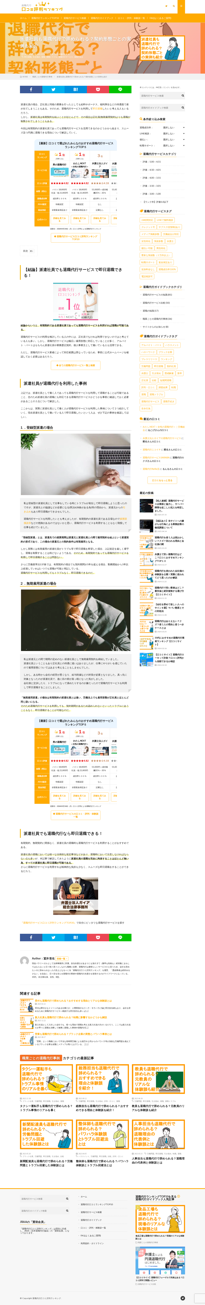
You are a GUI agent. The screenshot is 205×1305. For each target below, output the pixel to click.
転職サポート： (147, 145)
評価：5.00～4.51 (152, 161)
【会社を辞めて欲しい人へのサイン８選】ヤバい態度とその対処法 (169, 607)
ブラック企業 (165, 352)
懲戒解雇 (169, 373)
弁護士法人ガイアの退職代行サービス (162, 438)
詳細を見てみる (59, 219)
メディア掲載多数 (150, 234)
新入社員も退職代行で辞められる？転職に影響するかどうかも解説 (71, 1017)
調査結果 (163, 387)
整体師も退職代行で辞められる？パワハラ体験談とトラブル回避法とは (102, 1163)
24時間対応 (147, 220)
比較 (154, 380)
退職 (43, 57)
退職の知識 (148, 310)
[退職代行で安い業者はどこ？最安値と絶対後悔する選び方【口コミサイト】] (146, 592)
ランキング (166, 359)
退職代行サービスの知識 (155, 294)
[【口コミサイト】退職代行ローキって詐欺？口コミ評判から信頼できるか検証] (146, 659)
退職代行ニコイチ (152, 449)
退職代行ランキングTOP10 (45, 18)
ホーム (23, 18)
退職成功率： (146, 127)
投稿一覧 (61, 958)
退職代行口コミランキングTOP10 (97, 1204)
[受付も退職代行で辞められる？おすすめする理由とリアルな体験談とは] (26, 1005)
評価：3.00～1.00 (152, 193)
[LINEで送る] (120, 89)
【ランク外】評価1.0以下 (155, 201)
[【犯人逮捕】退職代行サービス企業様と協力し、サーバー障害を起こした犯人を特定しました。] (146, 505)
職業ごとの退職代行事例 (59, 54)
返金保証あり (165, 262)
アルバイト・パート (151, 345)
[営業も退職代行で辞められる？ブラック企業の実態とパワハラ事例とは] (26, 1039)
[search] (183, 95)
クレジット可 (148, 227)
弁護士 (170, 241)
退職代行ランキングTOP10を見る (156, 1196)
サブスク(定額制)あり (169, 227)
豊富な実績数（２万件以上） (156, 255)
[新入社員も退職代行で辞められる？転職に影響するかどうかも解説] (26, 1022)
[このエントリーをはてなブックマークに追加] (76, 89)
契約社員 (171, 366)
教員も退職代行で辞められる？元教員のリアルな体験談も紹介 (158, 1108)
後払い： (144, 139)
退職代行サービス (66, 57)
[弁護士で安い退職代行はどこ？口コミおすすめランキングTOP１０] (146, 559)
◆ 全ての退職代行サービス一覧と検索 (75, 365)
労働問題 (145, 366)
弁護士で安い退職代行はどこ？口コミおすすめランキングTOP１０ (169, 557)
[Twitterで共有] (53, 89)
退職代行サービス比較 (154, 302)
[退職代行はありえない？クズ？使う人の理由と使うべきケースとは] (146, 626)
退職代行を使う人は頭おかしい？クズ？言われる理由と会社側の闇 (169, 540)
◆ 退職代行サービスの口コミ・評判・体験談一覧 (75, 815)
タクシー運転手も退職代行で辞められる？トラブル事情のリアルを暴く (46, 1108)
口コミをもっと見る (162, 480)
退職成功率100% (167, 269)
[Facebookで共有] (31, 89)
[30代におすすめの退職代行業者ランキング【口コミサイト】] (146, 643)
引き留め (36, 57)
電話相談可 (147, 276)
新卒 (179, 373)
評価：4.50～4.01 (152, 169)
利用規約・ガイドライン (92, 1243)
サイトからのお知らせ (154, 326)
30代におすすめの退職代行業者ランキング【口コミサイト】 (169, 641)
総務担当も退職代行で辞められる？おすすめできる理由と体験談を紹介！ (102, 1108)
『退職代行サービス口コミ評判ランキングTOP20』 (48, 922)
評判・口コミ (148, 387)
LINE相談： (145, 133)
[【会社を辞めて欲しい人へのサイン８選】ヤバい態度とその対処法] (146, 609)
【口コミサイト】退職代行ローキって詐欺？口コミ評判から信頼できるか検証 (169, 658)
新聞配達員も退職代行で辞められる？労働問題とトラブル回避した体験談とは (46, 1163)
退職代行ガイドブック (102, 18)
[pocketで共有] (98, 89)
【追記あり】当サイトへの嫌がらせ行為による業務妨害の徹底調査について (169, 524)
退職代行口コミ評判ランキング (46, 1298)
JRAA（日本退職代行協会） (37, 1230)
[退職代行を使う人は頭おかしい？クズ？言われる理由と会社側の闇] (146, 542)
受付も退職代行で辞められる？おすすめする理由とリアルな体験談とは (73, 1000)
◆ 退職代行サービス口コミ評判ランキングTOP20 (75, 238)
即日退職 (28, 57)
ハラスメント (172, 345)
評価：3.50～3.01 (152, 185)
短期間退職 (165, 380)
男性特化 (160, 248)
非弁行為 (145, 408)
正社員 (144, 380)
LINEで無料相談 (165, 220)
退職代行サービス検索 (75, 18)
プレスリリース (149, 359)
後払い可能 (147, 248)
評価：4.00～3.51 (152, 177)
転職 (173, 387)
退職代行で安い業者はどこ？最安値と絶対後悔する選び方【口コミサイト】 (169, 591)
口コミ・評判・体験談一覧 (131, 18)
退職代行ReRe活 (151, 468)
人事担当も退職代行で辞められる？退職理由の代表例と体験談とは (158, 1160)
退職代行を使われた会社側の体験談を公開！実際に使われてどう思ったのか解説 (169, 574)
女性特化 (145, 241)
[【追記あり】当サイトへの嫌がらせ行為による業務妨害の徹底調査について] (146, 526)
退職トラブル (51, 57)
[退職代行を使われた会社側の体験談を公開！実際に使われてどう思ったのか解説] (146, 576)
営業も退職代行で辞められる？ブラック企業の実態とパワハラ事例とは (73, 1033)
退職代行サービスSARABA (156, 457)
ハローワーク (148, 352)
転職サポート (148, 262)
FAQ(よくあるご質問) (160, 18)
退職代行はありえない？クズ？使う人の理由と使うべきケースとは (169, 624)
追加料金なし (148, 269)
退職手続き (78, 57)
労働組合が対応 (171, 234)
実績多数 (158, 241)
